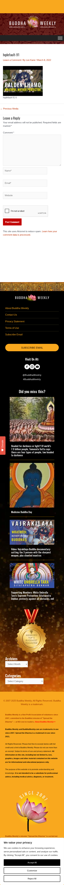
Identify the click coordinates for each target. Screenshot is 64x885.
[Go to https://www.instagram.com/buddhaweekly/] (32, 367)
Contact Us (11, 314)
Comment (8, 132)
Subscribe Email (14, 334)
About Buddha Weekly (17, 308)
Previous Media (9, 109)
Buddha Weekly (26, 748)
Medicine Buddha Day (21, 512)
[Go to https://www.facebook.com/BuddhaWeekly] (26, 367)
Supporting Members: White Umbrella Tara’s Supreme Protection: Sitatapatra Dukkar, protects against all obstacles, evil (32, 596)
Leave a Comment (12, 60)
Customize (32, 870)
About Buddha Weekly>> (45, 722)
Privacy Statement (14, 321)
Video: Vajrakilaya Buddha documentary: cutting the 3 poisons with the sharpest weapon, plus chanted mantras (31, 552)
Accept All (32, 862)
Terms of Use (12, 328)
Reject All (32, 878)
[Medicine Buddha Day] (32, 485)
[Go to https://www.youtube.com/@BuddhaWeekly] (37, 367)
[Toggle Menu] (60, 38)
